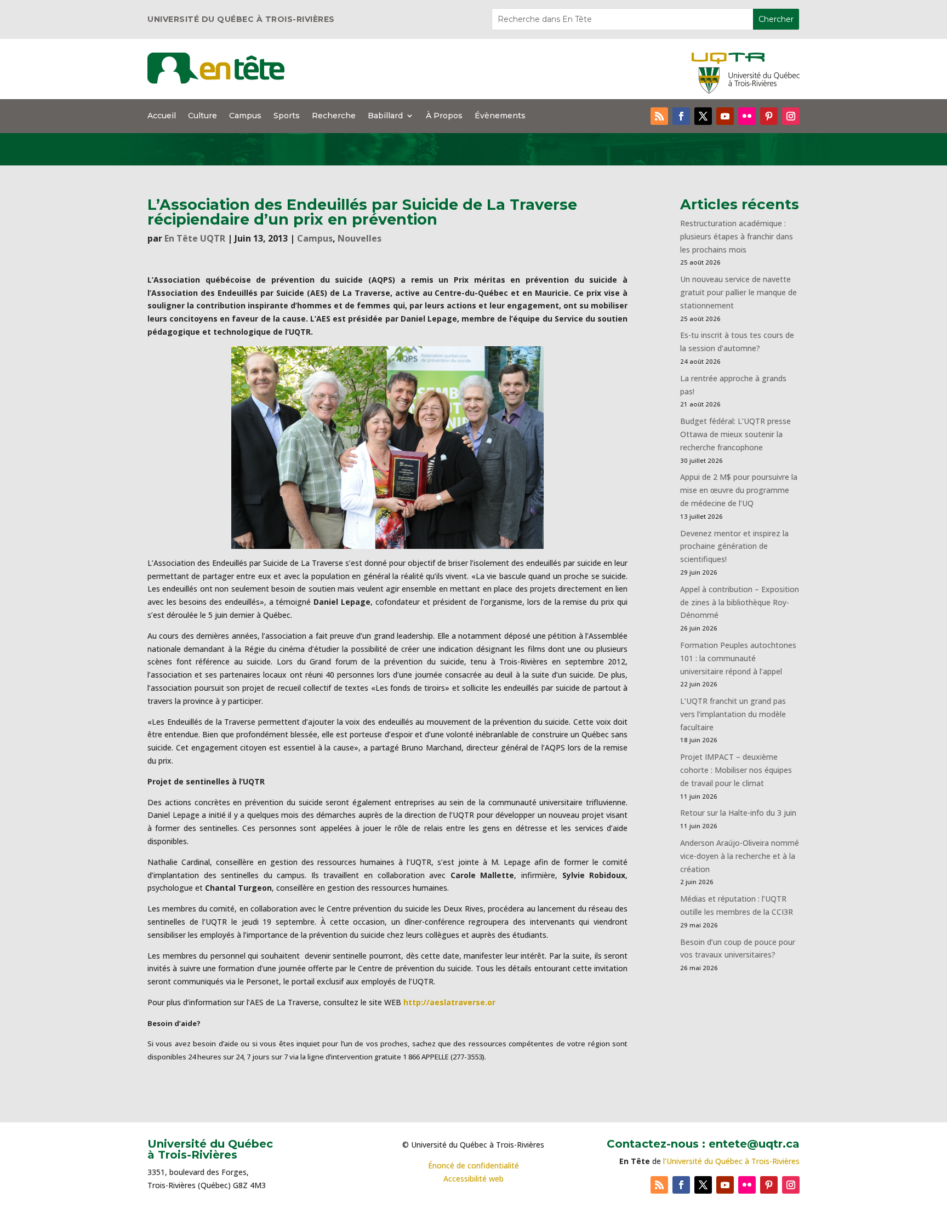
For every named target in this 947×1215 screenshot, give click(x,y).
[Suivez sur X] (703, 116)
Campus (245, 116)
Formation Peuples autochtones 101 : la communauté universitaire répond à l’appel (738, 658)
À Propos (444, 116)
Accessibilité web (473, 1178)
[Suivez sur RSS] (659, 116)
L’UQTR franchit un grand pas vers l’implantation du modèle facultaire (733, 714)
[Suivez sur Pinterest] (769, 116)
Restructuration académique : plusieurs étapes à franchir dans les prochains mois (736, 236)
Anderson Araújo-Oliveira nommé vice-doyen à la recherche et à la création (739, 856)
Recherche (334, 116)
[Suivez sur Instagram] (791, 116)
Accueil (161, 116)
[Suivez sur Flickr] (747, 116)
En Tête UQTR (194, 238)
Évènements (500, 116)
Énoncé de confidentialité (473, 1165)
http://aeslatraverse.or (449, 1002)
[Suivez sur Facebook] (681, 116)
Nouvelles (359, 238)
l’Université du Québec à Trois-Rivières (731, 1161)
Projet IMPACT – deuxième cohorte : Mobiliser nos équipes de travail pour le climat (736, 770)
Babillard (385, 116)
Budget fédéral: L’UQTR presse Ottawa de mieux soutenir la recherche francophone (735, 434)
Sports (286, 116)
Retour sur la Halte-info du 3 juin (738, 812)
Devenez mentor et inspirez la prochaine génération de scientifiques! (734, 546)
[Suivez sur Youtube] (725, 116)
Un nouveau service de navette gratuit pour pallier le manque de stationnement (738, 292)
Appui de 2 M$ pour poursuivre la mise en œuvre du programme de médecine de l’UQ (738, 490)
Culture (202, 116)
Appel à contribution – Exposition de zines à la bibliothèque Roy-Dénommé (739, 602)
